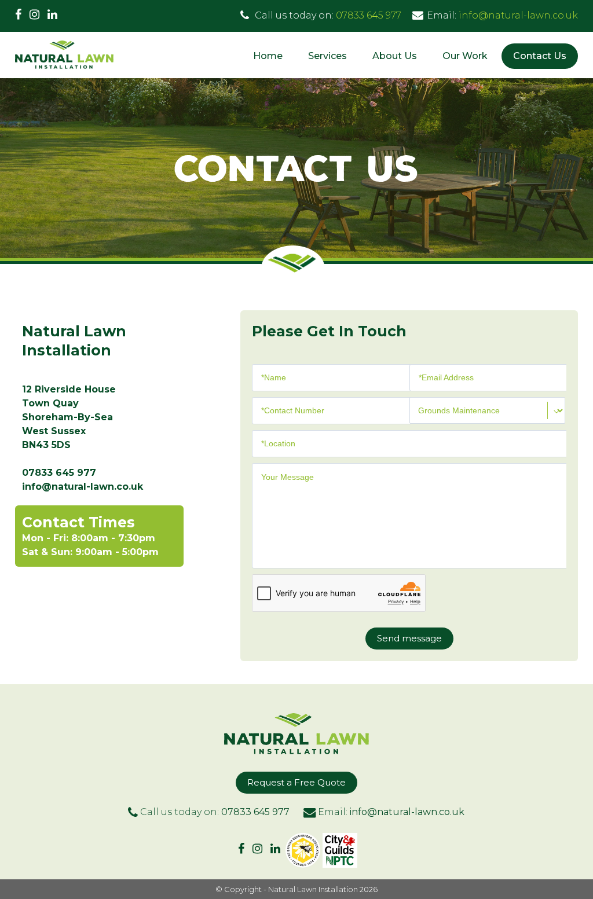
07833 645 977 (368, 15)
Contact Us (539, 55)
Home (268, 55)
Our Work (465, 55)
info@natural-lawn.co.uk (518, 15)
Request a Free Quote (296, 782)
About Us (394, 55)
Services (327, 55)
